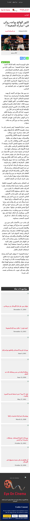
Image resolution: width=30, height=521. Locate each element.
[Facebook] (21, 58)
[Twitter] (24, 58)
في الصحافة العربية (10, 31)
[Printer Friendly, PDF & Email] (5, 62)
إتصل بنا (9, 2)
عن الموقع (15, 2)
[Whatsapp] (27, 58)
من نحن (20, 2)
